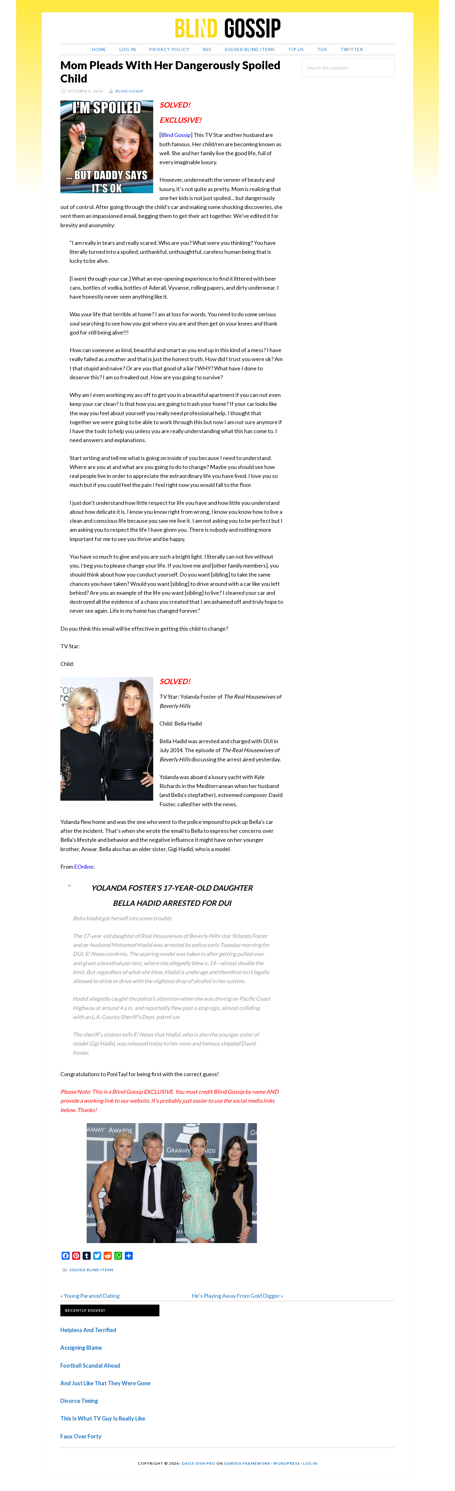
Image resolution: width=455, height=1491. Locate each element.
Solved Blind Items (91, 1269)
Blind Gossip (176, 134)
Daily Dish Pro (198, 1463)
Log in (310, 1463)
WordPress (286, 1463)
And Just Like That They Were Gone (105, 1383)
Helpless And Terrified (88, 1330)
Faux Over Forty (81, 1436)
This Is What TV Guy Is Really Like (102, 1418)
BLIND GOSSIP (227, 27)
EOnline (83, 866)
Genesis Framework (247, 1463)
